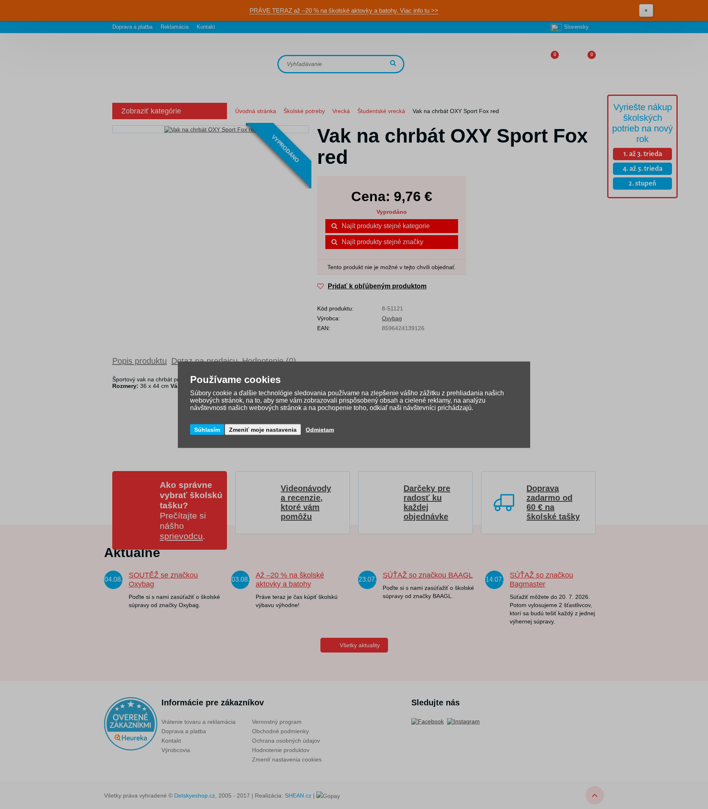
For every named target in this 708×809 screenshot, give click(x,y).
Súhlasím (207, 429)
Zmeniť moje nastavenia (263, 429)
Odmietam (320, 429)
